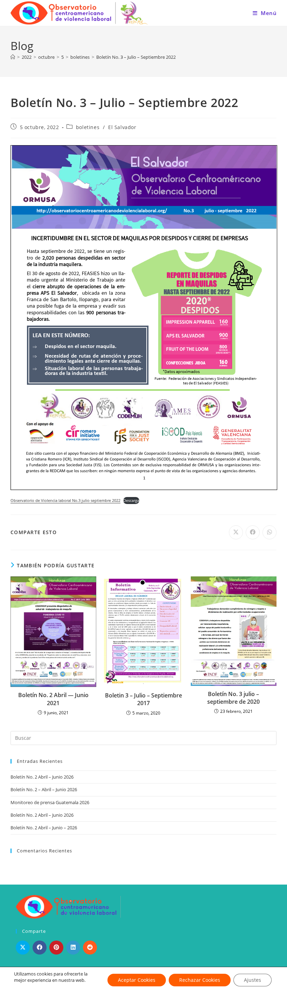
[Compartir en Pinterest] (56, 948)
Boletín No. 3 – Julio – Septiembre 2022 (136, 57)
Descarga (131, 500)
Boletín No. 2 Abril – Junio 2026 (42, 777)
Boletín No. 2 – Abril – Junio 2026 (43, 789)
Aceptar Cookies (136, 980)
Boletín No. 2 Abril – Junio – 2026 (43, 827)
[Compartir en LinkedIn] (73, 948)
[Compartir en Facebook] (40, 948)
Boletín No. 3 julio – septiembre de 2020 (233, 697)
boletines (87, 127)
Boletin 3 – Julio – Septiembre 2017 (143, 699)
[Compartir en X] (23, 948)
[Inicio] (12, 57)
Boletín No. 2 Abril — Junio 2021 (53, 699)
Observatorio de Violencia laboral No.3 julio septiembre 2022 (65, 500)
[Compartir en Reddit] (90, 948)
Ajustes (252, 980)
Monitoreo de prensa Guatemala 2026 (49, 802)
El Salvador (122, 127)
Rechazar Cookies (199, 980)
